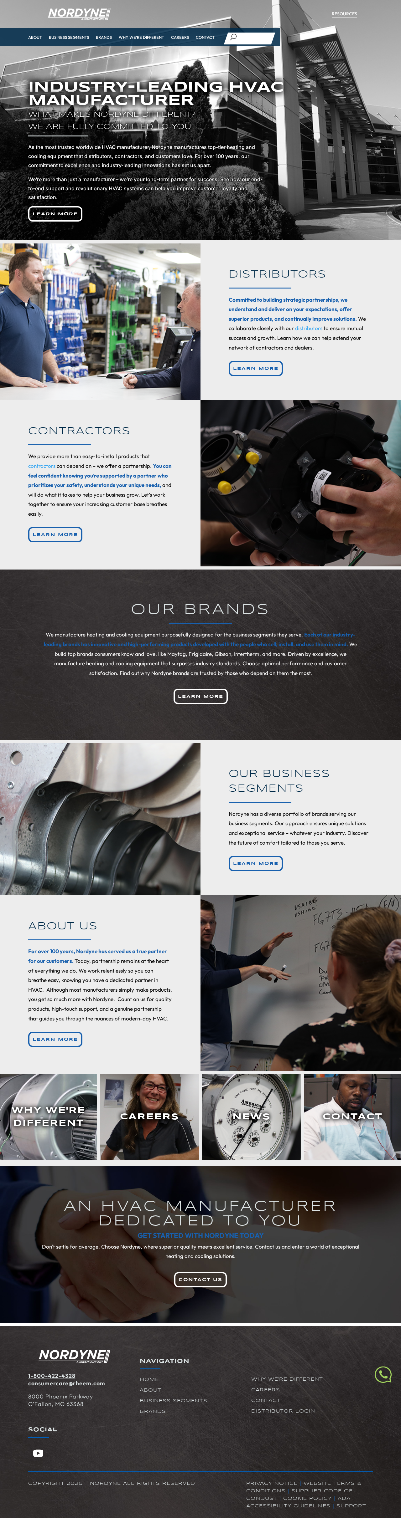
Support (351, 1506)
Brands (104, 37)
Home (149, 1379)
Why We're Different (287, 1379)
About (35, 37)
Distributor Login (283, 1411)
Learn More (55, 214)
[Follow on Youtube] (38, 1453)
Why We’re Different (141, 37)
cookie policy (307, 1498)
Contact (205, 37)
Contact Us (200, 1280)
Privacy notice (272, 1483)
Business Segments (69, 37)
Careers (180, 37)
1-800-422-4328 (52, 1375)
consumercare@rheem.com (66, 1383)
